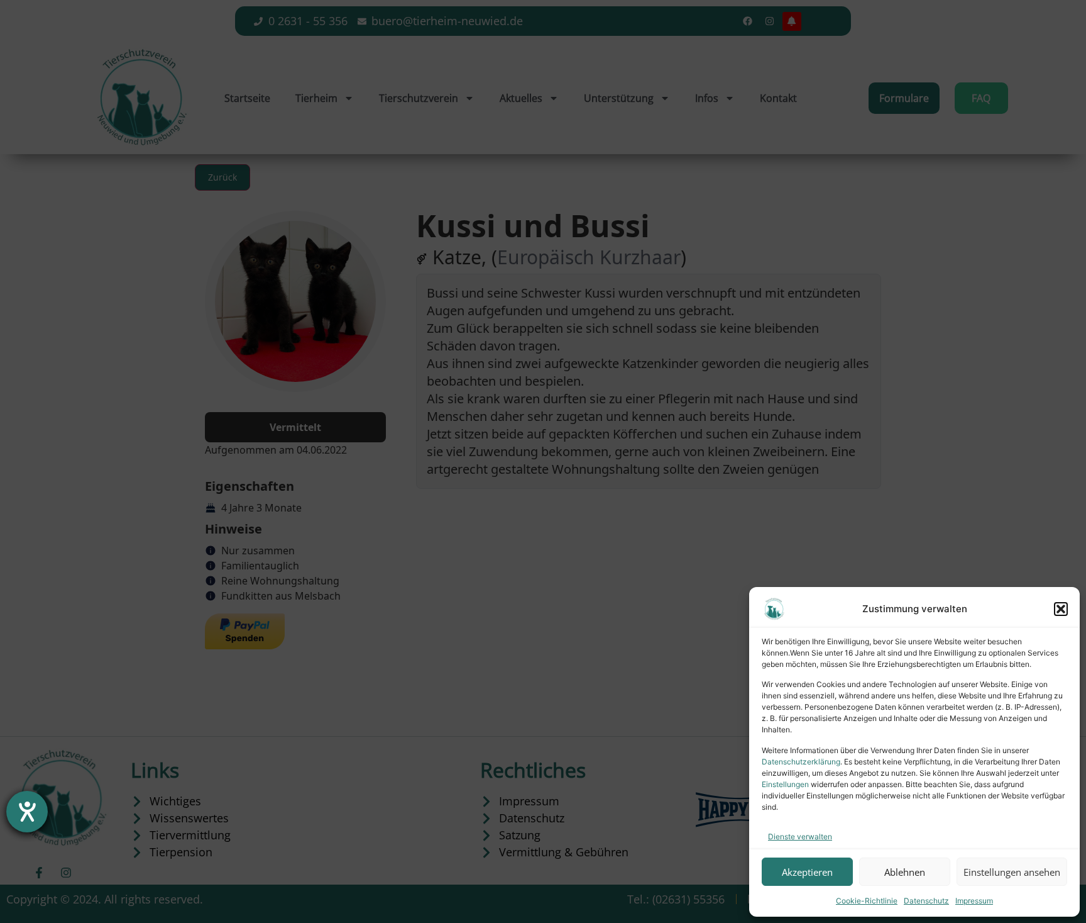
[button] (1061, 609)
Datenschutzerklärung (801, 761)
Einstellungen (785, 784)
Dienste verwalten (800, 836)
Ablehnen (904, 872)
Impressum (974, 900)
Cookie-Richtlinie (866, 900)
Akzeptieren (807, 872)
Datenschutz (926, 900)
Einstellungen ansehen (1011, 872)
